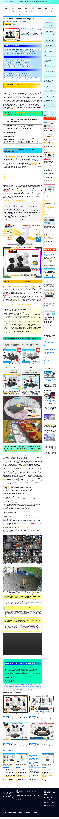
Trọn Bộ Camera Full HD (26, 73)
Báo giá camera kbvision (24, 49)
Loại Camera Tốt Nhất (8, 53)
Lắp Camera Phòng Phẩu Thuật (48, 55)
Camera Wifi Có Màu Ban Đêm (22, 64)
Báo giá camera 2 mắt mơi (35, 49)
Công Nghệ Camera (20, 1)
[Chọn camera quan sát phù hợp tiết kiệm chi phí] (55, 11)
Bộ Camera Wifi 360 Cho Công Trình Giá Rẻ (24, 689)
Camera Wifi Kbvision (26, 62)
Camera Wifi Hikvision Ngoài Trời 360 (26, 66)
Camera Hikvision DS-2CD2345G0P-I (49, 194)
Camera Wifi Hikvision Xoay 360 (10, 64)
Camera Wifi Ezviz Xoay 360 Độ (49, 97)
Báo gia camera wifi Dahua (49, 71)
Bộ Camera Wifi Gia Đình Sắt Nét (10, 713)
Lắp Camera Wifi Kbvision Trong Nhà (11, 66)
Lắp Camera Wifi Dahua (48, 31)
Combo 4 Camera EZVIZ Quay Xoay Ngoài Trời (8, 765)
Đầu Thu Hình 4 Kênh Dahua (49, 28)
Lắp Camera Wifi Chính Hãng (39, 1)
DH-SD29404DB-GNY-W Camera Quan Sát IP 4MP (49, 227)
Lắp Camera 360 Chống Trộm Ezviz (49, 108)
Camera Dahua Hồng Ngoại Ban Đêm (49, 26)
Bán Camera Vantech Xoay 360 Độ (49, 101)
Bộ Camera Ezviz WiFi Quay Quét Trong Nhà (49, 258)
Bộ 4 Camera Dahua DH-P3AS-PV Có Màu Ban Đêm (49, 279)
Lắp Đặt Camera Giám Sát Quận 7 (49, 380)
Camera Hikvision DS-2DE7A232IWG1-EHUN (46, 765)
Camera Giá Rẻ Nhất (48, 51)
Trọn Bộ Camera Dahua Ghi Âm (10, 79)
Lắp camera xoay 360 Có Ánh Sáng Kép (49, 115)
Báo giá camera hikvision (32, 53)
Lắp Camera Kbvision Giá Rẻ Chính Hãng (50, 443)
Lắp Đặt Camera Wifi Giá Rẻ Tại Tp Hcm (16, 684)
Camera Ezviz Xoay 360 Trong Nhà (49, 105)
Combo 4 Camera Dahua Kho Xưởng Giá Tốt (49, 322)
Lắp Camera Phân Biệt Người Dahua (49, 34)
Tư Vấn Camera (47, 1)
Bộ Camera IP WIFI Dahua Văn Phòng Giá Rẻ (49, 301)
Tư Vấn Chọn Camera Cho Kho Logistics (49, 48)
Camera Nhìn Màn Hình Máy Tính (49, 65)
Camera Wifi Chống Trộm (48, 84)
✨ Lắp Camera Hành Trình (49, 357)
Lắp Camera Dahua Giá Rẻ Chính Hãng (32, 684)
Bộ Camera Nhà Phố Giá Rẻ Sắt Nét (30, 345)
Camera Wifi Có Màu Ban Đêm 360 (49, 87)
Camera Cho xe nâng (48, 45)
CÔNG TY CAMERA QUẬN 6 (8, 2)
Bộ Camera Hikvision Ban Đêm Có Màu (11, 77)
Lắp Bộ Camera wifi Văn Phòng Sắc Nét (37, 713)
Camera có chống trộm (48, 57)
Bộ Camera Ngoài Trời (48, 22)
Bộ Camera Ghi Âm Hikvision (9, 75)
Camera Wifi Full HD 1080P (49, 77)
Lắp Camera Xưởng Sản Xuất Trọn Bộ (13, 688)
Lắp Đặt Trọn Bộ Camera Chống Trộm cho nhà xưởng (31, 371)
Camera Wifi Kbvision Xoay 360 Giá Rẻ (49, 93)
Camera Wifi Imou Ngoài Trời (24, 60)
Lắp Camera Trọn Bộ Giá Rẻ (21, 75)
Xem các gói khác (7, 786)
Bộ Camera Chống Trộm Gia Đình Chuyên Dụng (30, 688)
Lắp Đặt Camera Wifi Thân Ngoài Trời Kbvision (49, 81)
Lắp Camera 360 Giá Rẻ (21, 79)
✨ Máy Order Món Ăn (48, 342)
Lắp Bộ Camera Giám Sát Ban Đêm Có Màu (12, 73)
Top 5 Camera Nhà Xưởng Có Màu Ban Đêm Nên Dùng (23, 51)
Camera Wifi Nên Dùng (35, 77)
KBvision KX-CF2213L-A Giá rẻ (49, 131)
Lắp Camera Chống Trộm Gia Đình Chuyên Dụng (12, 371)
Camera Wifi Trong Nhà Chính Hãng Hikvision (12, 62)
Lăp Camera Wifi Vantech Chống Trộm (48, 68)
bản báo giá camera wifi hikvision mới (11, 60)
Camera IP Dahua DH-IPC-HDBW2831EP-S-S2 (49, 162)
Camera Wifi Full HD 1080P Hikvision (49, 75)
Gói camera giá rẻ (8, 750)
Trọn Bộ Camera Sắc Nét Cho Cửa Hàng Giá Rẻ (18, 19)
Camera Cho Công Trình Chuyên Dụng (48, 61)
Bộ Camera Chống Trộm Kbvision (48, 19)
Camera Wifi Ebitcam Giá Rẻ (50, 422)
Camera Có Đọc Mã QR (48, 42)
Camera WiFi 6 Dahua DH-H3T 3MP (21, 765)
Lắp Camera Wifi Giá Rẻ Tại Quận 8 (49, 401)
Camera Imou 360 (47, 111)
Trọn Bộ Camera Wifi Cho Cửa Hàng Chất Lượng (39, 740)
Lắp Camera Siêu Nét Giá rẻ (25, 77)
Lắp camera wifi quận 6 (49, 797)
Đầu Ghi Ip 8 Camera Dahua (49, 37)
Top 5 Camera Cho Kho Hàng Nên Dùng (11, 49)
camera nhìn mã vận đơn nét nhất (20, 53)
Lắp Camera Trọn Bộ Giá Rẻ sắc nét (33, 79)
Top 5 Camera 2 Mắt (8, 51)
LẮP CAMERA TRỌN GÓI (29, 1)
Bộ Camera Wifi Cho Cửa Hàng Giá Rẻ (11, 740)
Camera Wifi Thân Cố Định (49, 90)
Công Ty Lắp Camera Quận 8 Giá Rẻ (22, 686)
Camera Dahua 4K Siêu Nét (49, 40)
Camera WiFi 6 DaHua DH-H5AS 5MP (34, 766)
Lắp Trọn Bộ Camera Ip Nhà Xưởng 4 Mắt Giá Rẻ (11, 345)
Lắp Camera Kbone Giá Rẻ (9, 686)
